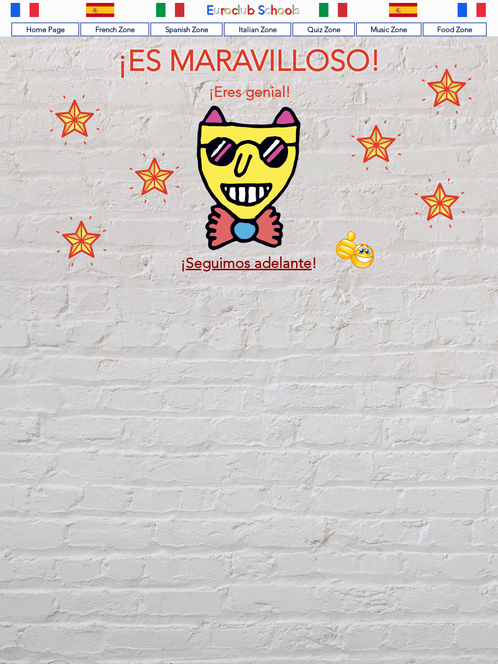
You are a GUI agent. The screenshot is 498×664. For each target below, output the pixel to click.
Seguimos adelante (249, 263)
